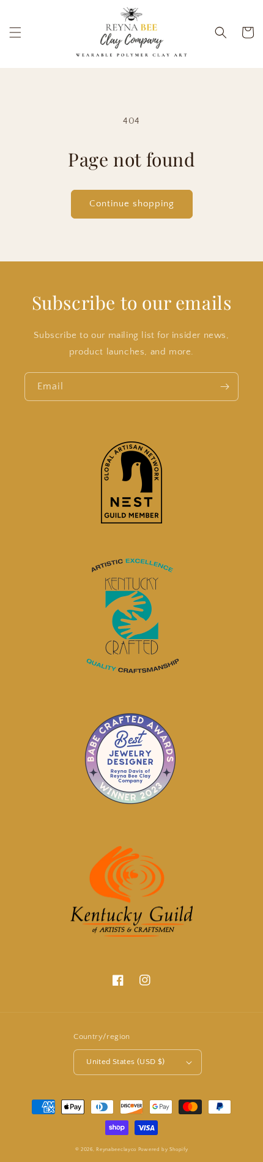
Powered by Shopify (163, 1149)
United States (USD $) (125, 1061)
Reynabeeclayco (116, 1149)
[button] (15, 32)
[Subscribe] (224, 386)
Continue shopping (131, 203)
